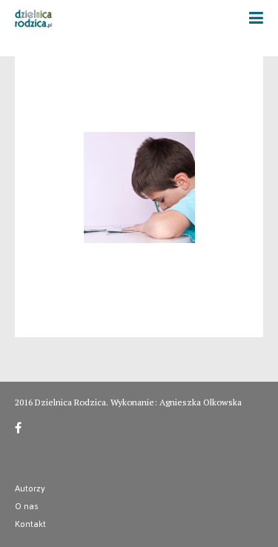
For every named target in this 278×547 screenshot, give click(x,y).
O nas (27, 505)
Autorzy (30, 488)
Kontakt (30, 523)
